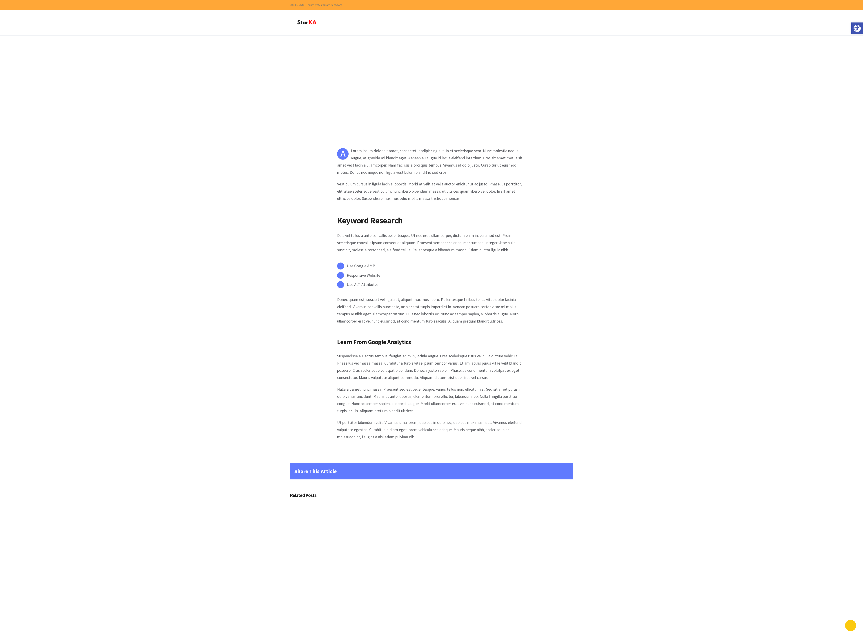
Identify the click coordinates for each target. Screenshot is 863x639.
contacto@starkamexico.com (325, 5)
